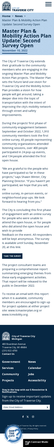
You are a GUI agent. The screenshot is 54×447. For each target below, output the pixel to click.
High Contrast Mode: (36, 443)
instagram (33, 417)
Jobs (31, 374)
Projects (8, 380)
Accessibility (37, 380)
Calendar (34, 368)
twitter (27, 416)
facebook (23, 417)
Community (10, 374)
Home (6, 16)
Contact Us (8, 353)
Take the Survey (12, 256)
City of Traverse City (18, 6)
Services (8, 368)
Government (11, 362)
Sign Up (47, 407)
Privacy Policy (33, 429)
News (19, 16)
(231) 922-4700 (9, 350)
